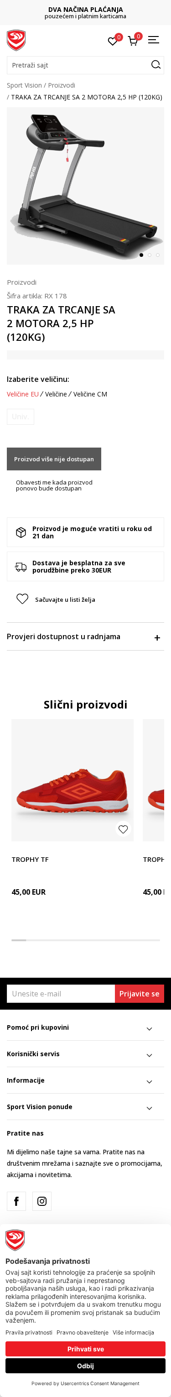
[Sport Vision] (16, 40)
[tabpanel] (85, 186)
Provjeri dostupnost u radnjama (63, 636)
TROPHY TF (30, 859)
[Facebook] (16, 1201)
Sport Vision (24, 85)
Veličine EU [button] (23, 394)
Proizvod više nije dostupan (54, 459)
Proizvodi (61, 85)
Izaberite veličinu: (38, 379)
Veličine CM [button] (90, 394)
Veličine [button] (56, 394)
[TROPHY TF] (72, 780)
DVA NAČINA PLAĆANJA (85, 9)
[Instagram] (42, 1201)
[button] (85, 65)
